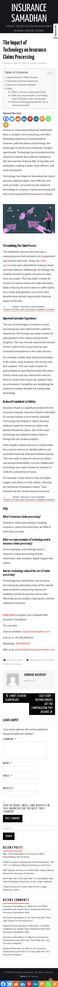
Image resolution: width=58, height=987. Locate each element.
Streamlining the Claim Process (22, 77)
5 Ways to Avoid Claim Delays (15, 697)
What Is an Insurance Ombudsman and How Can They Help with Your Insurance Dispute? (26, 940)
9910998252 (23, 643)
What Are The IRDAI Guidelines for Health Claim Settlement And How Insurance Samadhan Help (26, 909)
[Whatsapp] (48, 119)
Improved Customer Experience (22, 81)
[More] (6, 125)
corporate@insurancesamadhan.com (34, 649)
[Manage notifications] (50, 980)
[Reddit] (18, 119)
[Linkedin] (24, 119)
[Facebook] (6, 119)
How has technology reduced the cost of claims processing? (30, 103)
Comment (10, 739)
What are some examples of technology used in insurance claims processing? (29, 97)
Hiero (22, 976)
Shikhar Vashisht (38, 63)
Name (7, 763)
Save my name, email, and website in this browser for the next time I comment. (26, 808)
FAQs (9, 88)
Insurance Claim (15, 660)
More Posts (30, 681)
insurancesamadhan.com (36, 631)
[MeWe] (36, 119)
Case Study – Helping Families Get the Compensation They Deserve (42, 704)
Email (7, 776)
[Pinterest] (30, 119)
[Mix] (42, 119)
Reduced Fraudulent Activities (21, 84)
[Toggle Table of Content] (48, 72)
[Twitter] (12, 119)
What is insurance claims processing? (29, 92)
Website (8, 788)
